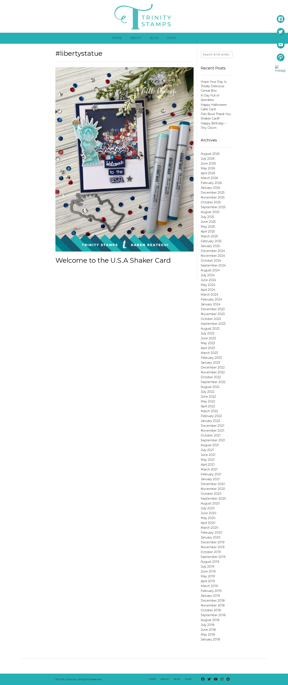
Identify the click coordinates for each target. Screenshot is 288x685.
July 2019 (207, 566)
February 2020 (211, 532)
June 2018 (208, 630)
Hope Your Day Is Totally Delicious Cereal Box (213, 86)
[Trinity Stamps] (144, 16)
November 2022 (213, 372)
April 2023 (208, 348)
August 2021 (210, 445)
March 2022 (209, 411)
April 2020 (208, 523)
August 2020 (210, 503)
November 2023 (213, 314)
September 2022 (213, 382)
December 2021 (212, 426)
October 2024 (211, 260)
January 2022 (210, 421)
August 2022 (210, 387)
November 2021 (212, 430)
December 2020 (213, 484)
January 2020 (211, 537)
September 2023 (213, 324)
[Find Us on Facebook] (203, 679)
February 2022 (211, 416)
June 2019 (208, 571)
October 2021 (211, 435)
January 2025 (210, 246)
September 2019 (213, 557)
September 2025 (213, 207)
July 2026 (207, 158)
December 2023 (213, 309)
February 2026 (211, 183)
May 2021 (208, 460)
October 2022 (211, 377)
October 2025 (211, 202)
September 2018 (213, 615)
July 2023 (207, 333)
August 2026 (210, 154)
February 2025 (211, 241)
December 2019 (213, 542)
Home (117, 38)
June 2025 (208, 222)
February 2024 (211, 299)
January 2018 (210, 639)
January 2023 (210, 362)
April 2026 (208, 173)
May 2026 (208, 168)
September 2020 (213, 498)
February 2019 (211, 591)
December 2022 (213, 367)
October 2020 (211, 494)
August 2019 (210, 562)
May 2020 (208, 518)
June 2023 (208, 338)
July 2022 (207, 392)
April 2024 (208, 290)
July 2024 (208, 275)
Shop (171, 38)
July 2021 (207, 450)
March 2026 (209, 178)
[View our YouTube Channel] (216, 679)
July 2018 (207, 625)
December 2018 (213, 600)
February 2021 (211, 474)
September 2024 (213, 265)
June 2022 (208, 396)
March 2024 (209, 294)
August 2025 (210, 212)
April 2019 (208, 581)
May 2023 (208, 343)
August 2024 (210, 270)
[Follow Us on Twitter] (209, 679)
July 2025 (207, 217)
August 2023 (210, 328)
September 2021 (213, 440)
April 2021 (208, 464)
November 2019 (213, 547)
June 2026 (208, 163)
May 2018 (208, 634)
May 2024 (208, 285)
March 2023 (209, 353)
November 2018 (213, 605)
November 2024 (213, 256)
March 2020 (209, 528)
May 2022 (208, 401)
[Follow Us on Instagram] (222, 679)
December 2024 (213, 251)
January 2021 (210, 479)
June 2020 (208, 513)
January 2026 (210, 188)
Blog (154, 38)
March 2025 (209, 236)
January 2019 (210, 596)
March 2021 (209, 469)
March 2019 (209, 586)
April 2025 (208, 231)
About (135, 38)
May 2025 (208, 226)
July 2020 (208, 508)
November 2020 (213, 489)
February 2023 (211, 358)
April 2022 (208, 406)
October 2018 (211, 610)
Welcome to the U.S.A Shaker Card (113, 260)
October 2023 (211, 319)
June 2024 (208, 280)
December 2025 (213, 192)
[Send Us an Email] (196, 679)
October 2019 (211, 552)
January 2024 (210, 304)
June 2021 (208, 455)
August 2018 (210, 620)
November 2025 (213, 197)
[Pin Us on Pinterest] (228, 679)
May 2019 (208, 576)
